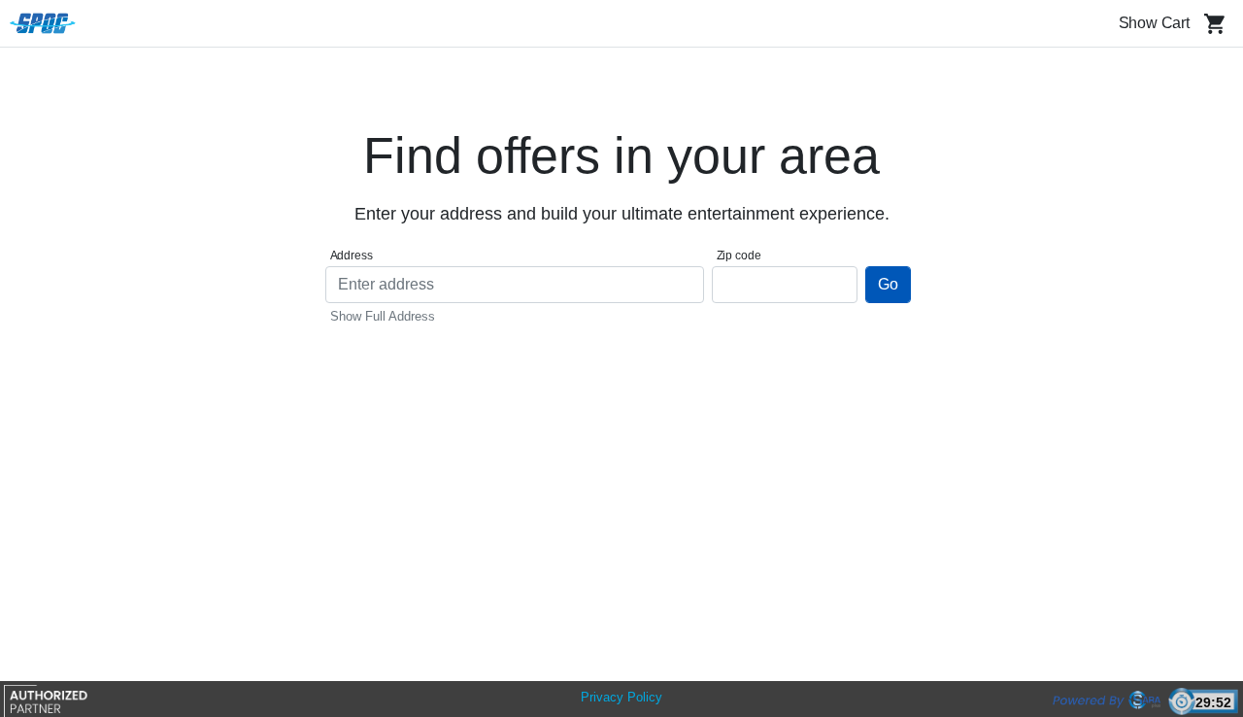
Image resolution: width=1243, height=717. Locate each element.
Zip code (739, 255)
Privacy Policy (621, 697)
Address (351, 255)
